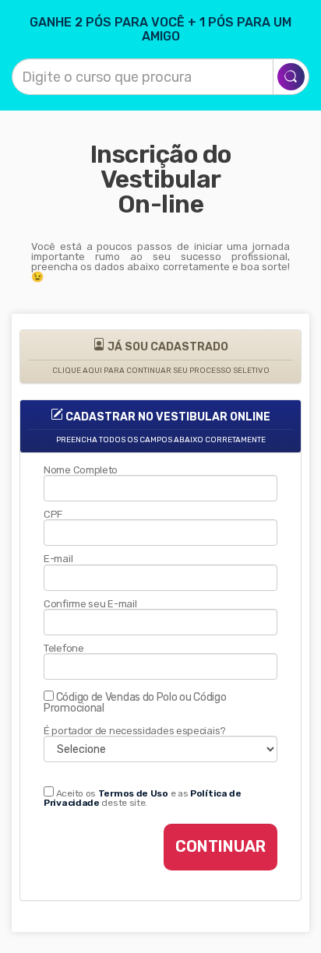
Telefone (64, 648)
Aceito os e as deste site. (143, 797)
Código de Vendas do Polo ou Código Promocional (135, 702)
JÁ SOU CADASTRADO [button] (161, 357)
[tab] (160, 356)
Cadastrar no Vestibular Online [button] (163, 427)
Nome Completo (81, 470)
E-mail (58, 559)
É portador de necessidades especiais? (135, 731)
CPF (53, 514)
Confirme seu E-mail (90, 604)
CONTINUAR (220, 846)
